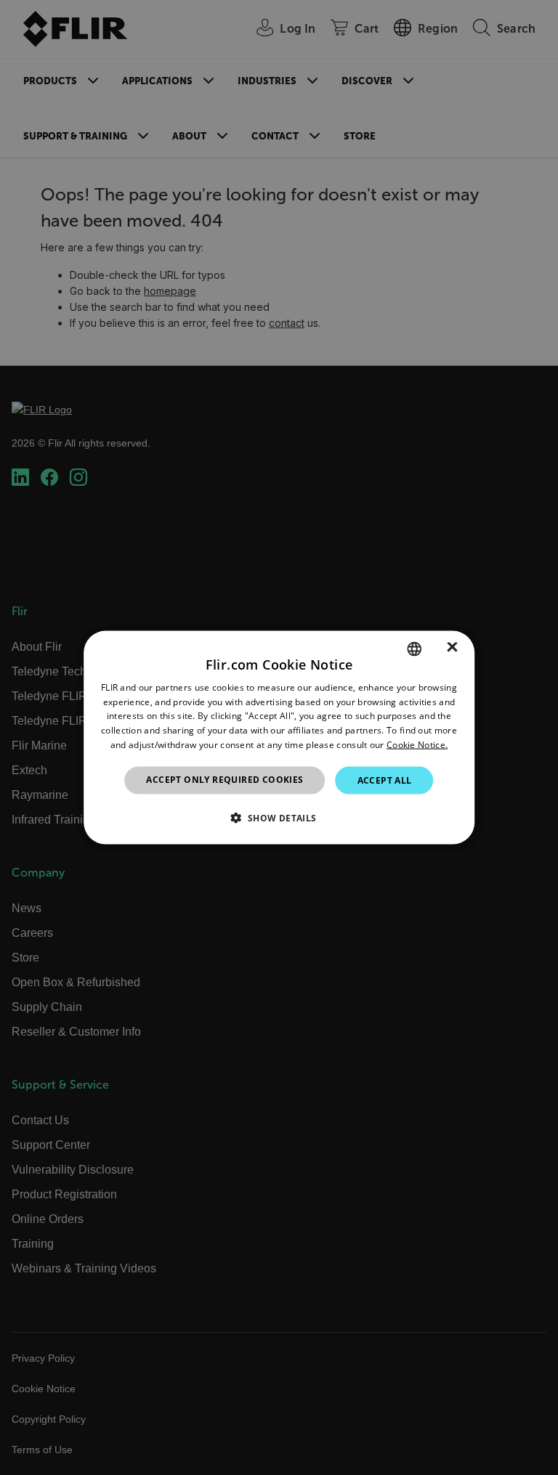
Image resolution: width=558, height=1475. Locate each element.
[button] (278, 817)
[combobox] (414, 648)
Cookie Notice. (417, 745)
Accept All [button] (384, 779)
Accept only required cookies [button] (224, 779)
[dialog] (279, 737)
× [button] (452, 648)
